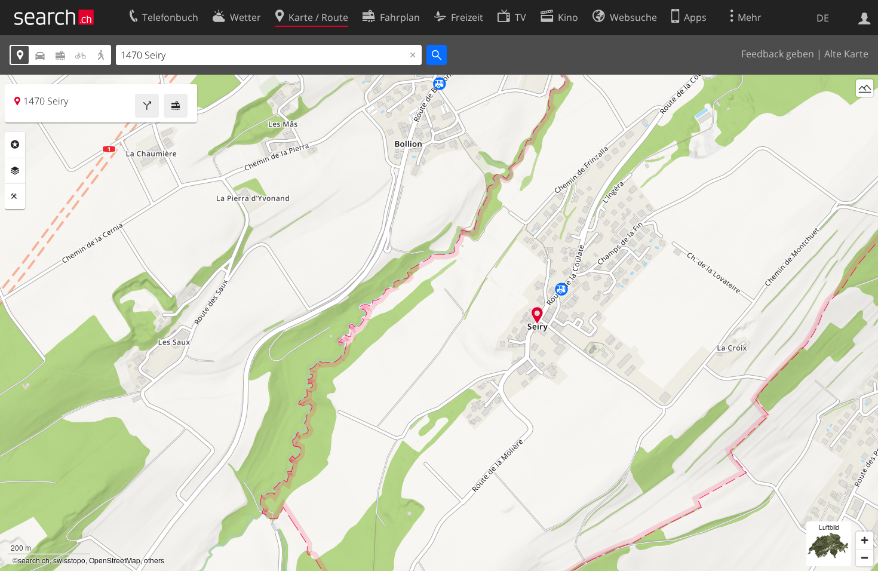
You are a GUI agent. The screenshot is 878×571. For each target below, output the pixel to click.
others (154, 560)
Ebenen (15, 170)
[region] (439, 323)
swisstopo (69, 560)
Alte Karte (846, 53)
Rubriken (15, 144)
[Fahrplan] (176, 106)
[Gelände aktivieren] (864, 88)
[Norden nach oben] (864, 110)
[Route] (147, 106)
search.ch (34, 560)
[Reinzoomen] (864, 540)
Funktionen (15, 196)
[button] (537, 315)
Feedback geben (777, 53)
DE (822, 17)
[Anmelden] (864, 17)
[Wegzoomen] (864, 557)
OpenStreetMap (114, 560)
